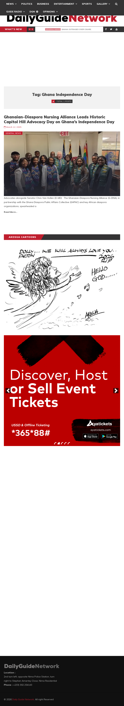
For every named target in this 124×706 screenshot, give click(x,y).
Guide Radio (14, 11)
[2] (58, 443)
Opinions (49, 11)
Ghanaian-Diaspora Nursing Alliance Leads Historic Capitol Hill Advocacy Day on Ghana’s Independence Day (59, 119)
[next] (116, 390)
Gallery (102, 3)
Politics (26, 3)
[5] (69, 443)
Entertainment (64, 3)
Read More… (10, 212)
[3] (62, 443)
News (10, 3)
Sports (87, 3)
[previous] (8, 390)
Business (43, 3)
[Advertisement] (62, 59)
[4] (65, 443)
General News (47, 29)
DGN (32, 11)
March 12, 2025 (13, 127)
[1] (55, 443)
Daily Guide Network (23, 699)
